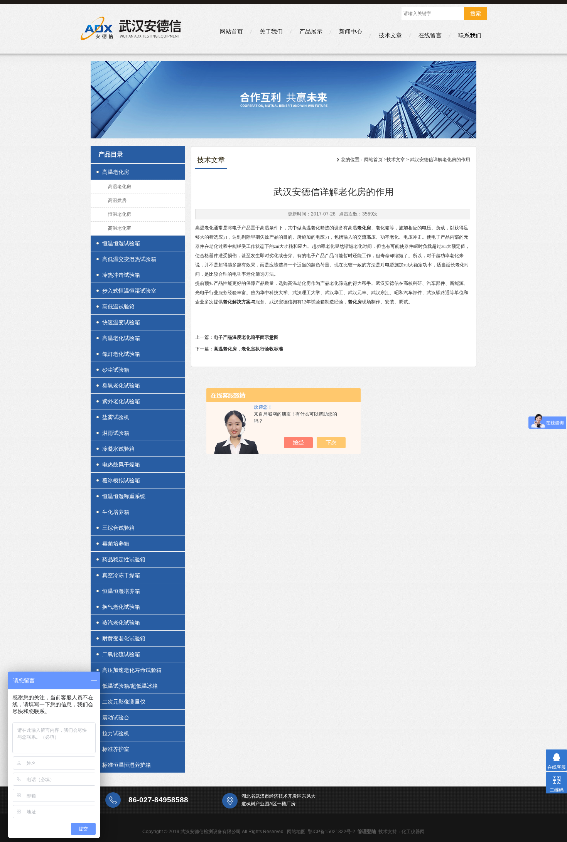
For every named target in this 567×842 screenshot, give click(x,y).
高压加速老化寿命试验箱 (132, 670)
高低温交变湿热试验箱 (129, 259)
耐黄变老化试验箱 (123, 638)
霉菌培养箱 (115, 544)
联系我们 (469, 35)
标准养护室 (115, 749)
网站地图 (296, 831)
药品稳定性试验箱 (123, 559)
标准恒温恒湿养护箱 (126, 765)
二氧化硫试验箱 (121, 654)
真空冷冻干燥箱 (121, 575)
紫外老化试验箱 (121, 401)
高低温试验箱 (118, 306)
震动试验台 (115, 717)
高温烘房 (117, 200)
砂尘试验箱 (115, 370)
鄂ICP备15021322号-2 (331, 831)
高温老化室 (119, 228)
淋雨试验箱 (115, 433)
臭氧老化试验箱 (121, 385)
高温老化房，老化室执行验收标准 (248, 349)
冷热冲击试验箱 (121, 275)
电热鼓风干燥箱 (121, 464)
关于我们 (271, 31)
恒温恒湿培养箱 (121, 591)
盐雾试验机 (115, 417)
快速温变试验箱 (121, 322)
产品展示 (310, 31)
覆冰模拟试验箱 (121, 480)
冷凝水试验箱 (118, 449)
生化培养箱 (115, 512)
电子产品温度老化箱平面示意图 (246, 337)
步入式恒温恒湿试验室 (129, 291)
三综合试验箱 (118, 528)
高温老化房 (115, 172)
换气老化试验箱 (121, 607)
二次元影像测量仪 (123, 702)
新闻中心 (350, 31)
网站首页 (231, 31)
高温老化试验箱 (121, 338)
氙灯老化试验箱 (121, 354)
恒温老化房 (119, 214)
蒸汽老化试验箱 (121, 623)
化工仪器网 (413, 831)
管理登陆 (367, 831)
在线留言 (430, 35)
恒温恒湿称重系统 (123, 496)
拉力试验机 (115, 733)
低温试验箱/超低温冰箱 (130, 686)
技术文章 (390, 35)
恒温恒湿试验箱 (121, 243)
